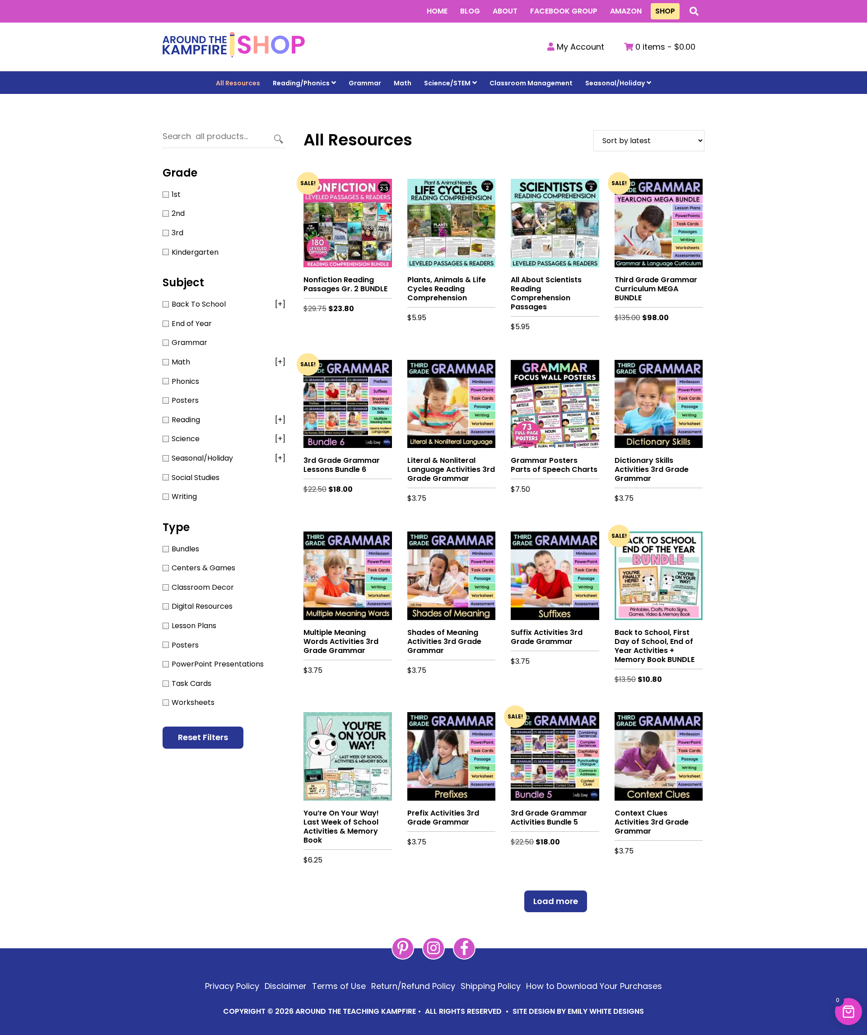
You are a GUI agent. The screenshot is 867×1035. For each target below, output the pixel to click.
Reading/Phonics (301, 83)
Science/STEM (447, 83)
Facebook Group (563, 11)
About (505, 11)
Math (402, 83)
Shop (665, 11)
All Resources (238, 83)
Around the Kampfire (234, 46)
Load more (555, 901)
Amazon (626, 11)
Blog (470, 11)
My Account (579, 46)
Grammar (365, 83)
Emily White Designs (606, 1011)
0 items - (664, 46)
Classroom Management (531, 83)
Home (437, 11)
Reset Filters (203, 737)
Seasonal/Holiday (615, 83)
